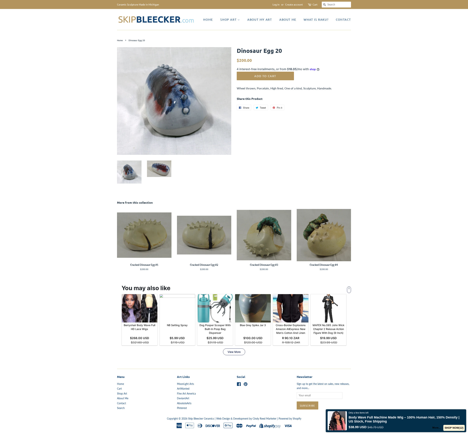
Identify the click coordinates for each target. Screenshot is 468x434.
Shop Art (228, 19)
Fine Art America (186, 393)
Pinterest (182, 408)
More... (437, 427)
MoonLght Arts (185, 383)
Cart (315, 4)
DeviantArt (183, 398)
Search (121, 408)
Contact (343, 19)
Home (208, 19)
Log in (276, 4)
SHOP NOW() (454, 427)
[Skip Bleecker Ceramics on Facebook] (239, 384)
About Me (287, 19)
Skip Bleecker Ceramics (201, 418)
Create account (294, 4)
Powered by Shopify (290, 418)
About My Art (259, 19)
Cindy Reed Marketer (264, 418)
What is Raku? (316, 19)
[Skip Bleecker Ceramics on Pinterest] (246, 384)
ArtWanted (183, 388)
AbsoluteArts (184, 403)
